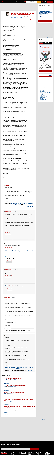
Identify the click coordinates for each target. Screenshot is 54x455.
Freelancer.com (47, 454)
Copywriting (42, 90)
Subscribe (20, 17)
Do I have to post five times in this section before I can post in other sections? (18, 399)
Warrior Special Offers (22, 453)
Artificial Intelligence (43, 80)
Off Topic (15, 379)
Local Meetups (42, 98)
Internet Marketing (13, 386)
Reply (5, 412)
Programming (42, 94)
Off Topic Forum (42, 97)
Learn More (45, 71)
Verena (41, 14)
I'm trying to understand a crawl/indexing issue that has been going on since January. (19, 407)
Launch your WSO (45, 21)
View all (50, 75)
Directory (37, 453)
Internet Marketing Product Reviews (45, 92)
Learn (21, 1)
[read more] (19, 381)
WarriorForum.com (43, 17)
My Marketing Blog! (30, 206)
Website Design (42, 95)
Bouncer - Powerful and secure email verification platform (45, 60)
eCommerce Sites (42, 91)
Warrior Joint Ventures (43, 96)
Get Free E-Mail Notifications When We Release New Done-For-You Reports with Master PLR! (19, 236)
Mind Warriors (42, 93)
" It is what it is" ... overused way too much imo (14, 392)
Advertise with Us (33, 9)
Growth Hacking (42, 87)
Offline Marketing (42, 89)
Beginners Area (12, 401)
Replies (5, 383)
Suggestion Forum (42, 100)
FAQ (11, 453)
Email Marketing (42, 86)
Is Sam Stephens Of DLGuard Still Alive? (13, 378)
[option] (45, 57)
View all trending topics (6, 414)
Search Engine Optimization (44, 81)
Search (39, 1)
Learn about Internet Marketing (31, 454)
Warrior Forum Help (43, 99)
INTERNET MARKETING (14, 17)
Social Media (42, 88)
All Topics (41, 77)
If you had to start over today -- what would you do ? (15, 385)
